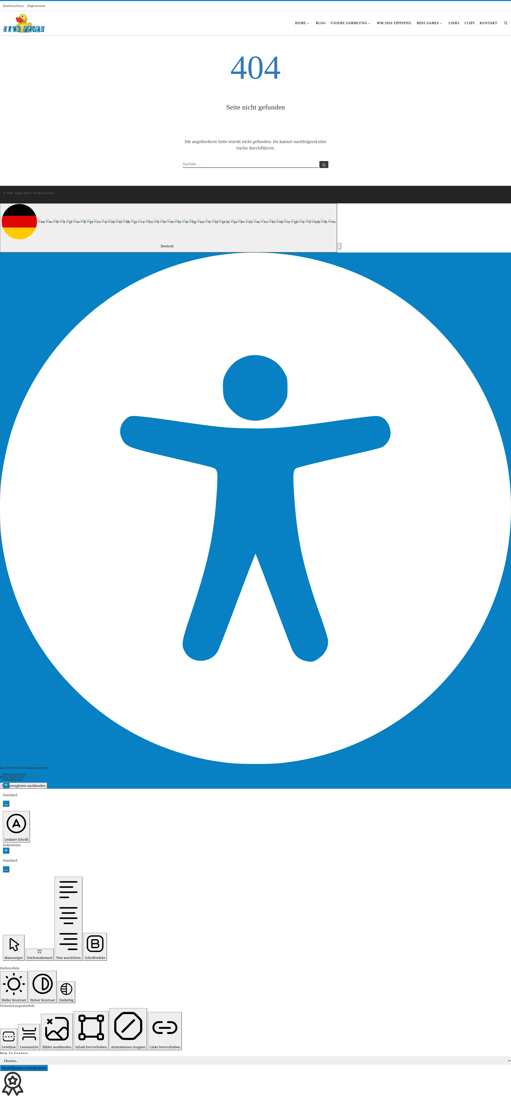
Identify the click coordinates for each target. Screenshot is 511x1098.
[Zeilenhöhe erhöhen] (6, 850)
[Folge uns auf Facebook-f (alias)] (503, 5)
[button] (339, 246)
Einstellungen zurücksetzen (24, 1068)
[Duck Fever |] (24, 22)
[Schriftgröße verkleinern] (6, 804)
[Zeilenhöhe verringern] (6, 869)
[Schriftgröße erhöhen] (6, 785)
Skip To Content (14, 1053)
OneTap (32, 777)
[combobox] (168, 227)
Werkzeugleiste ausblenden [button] (24, 785)
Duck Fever (46, 193)
